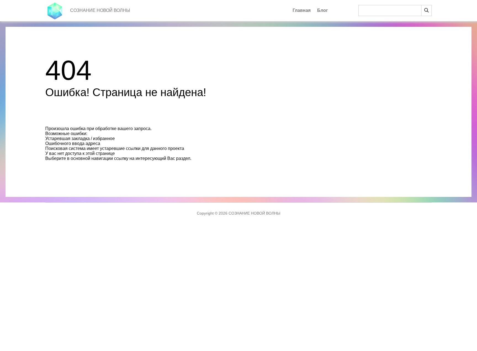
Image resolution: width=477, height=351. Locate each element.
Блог (322, 10)
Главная (302, 10)
